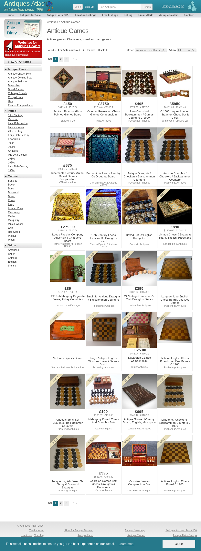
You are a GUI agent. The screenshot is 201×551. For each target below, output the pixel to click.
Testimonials (36, 530)
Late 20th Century (18, 166)
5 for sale (90, 50)
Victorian (13, 119)
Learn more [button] (126, 543)
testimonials (22, 55)
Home (10, 15)
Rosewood (14, 231)
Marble (12, 216)
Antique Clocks (136, 535)
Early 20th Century (18, 135)
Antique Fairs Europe (185, 535)
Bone (11, 188)
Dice (10, 101)
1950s (11, 162)
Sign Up (89, 6)
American (13, 249)
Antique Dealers (168, 15)
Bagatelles (14, 85)
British (11, 253)
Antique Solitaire (17, 81)
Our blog (39, 535)
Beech (11, 184)
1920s (11, 146)
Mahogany (14, 212)
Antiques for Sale (30, 15)
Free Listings (110, 15)
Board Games (16, 89)
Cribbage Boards (17, 93)
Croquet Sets (15, 97)
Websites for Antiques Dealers (27, 44)
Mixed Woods (16, 223)
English (12, 261)
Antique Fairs (85, 535)
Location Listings (85, 15)
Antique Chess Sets (19, 73)
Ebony (11, 200)
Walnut (12, 235)
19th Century (15, 115)
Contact (189, 15)
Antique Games (18, 69)
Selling (128, 15)
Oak (10, 227)
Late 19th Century (18, 123)
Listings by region (173, 6)
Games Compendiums (20, 105)
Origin (12, 245)
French (12, 265)
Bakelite (12, 180)
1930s (11, 158)
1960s (11, 170)
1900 (11, 142)
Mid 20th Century (17, 154)
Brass (11, 196)
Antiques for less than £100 (181, 530)
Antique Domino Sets (20, 77)
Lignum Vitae (15, 208)
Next (75, 59)
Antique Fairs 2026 (58, 15)
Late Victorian (16, 127)
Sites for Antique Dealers (78, 530)
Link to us (26, 535)
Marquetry (13, 220)
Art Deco (13, 150)
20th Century (15, 131)
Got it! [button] (179, 543)
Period (12, 110)
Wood (11, 239)
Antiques (24, 3)
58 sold (101, 50)
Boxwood (13, 192)
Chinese (12, 257)
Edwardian (14, 139)
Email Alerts (145, 15)
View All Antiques (19, 61)
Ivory (11, 204)
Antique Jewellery (135, 530)
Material (13, 176)
